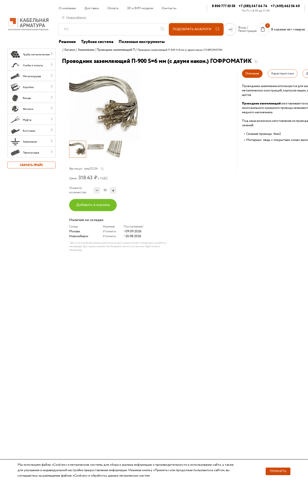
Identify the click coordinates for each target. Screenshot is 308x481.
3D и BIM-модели (140, 8)
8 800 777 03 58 (223, 6)
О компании (67, 8)
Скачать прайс (31, 165)
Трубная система (97, 42)
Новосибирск (76, 18)
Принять (278, 471)
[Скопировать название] (256, 61)
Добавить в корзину (93, 205)
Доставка (91, 8)
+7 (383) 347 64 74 (253, 6)
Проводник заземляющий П (116, 49)
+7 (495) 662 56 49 (285, 6)
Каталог (69, 49)
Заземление (86, 49)
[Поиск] (162, 29)
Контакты (169, 8)
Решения (67, 42)
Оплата (112, 8)
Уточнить (109, 231)
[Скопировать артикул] (102, 169)
